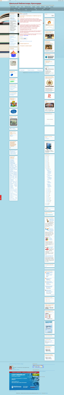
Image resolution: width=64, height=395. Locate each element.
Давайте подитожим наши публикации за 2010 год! (49, 256)
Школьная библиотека (13, 169)
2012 (47, 166)
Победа (16, 176)
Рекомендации (14, 174)
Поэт (16, 180)
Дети (11, 167)
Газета (11, 176)
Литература (11, 180)
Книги (16, 166)
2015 (47, 162)
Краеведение (12, 9)
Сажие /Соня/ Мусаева (25, 41)
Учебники (11, 164)
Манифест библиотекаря (49, 175)
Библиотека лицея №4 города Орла (49, 286)
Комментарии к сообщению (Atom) (33, 72)
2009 (47, 204)
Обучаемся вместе (13, 43)
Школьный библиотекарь (13, 175)
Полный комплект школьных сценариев (13, 87)
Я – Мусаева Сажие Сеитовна (13, 19)
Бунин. (16, 188)
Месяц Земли (48, 287)
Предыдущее (39, 70)
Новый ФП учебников (46, 9)
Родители (14, 181)
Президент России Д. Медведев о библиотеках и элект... (49, 186)
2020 (47, 156)
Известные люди (13, 192)
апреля (48, 197)
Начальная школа (13, 195)
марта (48, 199)
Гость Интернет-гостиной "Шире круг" (51, 238)
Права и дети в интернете (12, 89)
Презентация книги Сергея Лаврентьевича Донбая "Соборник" (49, 292)
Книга (11, 172)
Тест (16, 181)
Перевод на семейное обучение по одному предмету (49, 275)
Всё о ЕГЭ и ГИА (39, 9)
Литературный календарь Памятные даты (13, 173)
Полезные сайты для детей (14, 8)
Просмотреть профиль (15, 369)
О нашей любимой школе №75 (49, 182)
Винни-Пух (11, 189)
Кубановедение (14, 167)
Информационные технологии (13, 166)
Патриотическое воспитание (12, 168)
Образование (12, 163)
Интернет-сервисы (47, 8)
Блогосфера (12, 39)
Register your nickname (12, 390)
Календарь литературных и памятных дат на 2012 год (49, 178)
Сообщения (48, 299)
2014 (47, 164)
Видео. (16, 177)
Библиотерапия (12, 188)
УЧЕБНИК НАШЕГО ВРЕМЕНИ (49, 273)
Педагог (16, 197)
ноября (48, 188)
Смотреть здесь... (48, 124)
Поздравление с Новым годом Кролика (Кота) (51, 220)
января (48, 201)
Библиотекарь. (12, 177)
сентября (48, 191)
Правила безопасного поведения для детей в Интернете (49, 172)
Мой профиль (12, 32)
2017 (47, 160)
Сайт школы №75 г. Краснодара (13, 94)
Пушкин (11, 181)
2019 (47, 157)
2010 (47, 203)
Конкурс (12, 159)
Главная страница (31, 70)
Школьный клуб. (14, 199)
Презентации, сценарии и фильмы (20, 9)
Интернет (15, 171)
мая (47, 196)
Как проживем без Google (51, 247)
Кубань (13, 176)
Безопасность (15, 182)
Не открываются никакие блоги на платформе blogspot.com (51, 229)
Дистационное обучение (12, 171)
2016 (47, 161)
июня (48, 195)
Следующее (22, 70)
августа (48, 192)
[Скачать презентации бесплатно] (13, 125)
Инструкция (47, 138)
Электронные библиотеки (39, 8)
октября (48, 190)
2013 (47, 165)
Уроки (11, 182)
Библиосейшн (48, 290)
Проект (16, 164)
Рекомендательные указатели (31, 9)
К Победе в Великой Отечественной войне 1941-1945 (27, 8)
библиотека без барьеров (48, 279)
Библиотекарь (12, 162)
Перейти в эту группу (48, 351)
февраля (48, 200)
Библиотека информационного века (13, 37)
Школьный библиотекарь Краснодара (25, 3)
